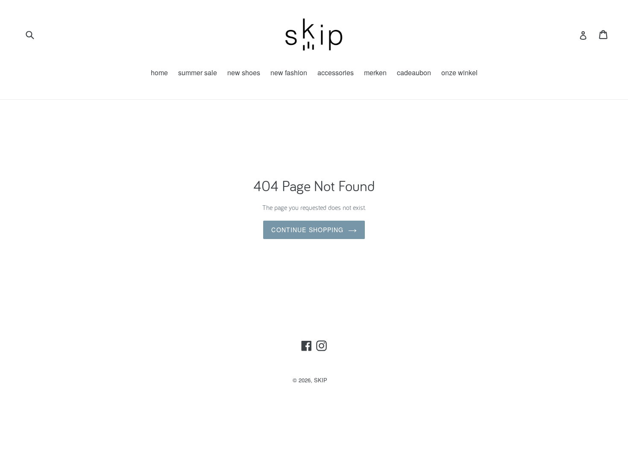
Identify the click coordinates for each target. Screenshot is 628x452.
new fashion (288, 72)
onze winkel (459, 72)
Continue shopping (307, 229)
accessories (335, 72)
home (159, 72)
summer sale (197, 72)
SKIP (320, 380)
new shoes (243, 72)
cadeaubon (414, 72)
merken (375, 72)
